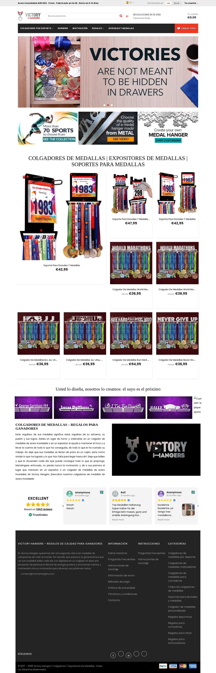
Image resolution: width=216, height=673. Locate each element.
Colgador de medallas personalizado (181, 608)
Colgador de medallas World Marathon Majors (184, 289)
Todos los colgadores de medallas (181, 589)
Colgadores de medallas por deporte (181, 555)
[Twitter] (128, 655)
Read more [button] (118, 519)
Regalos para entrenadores (176, 641)
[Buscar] (121, 16)
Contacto (114, 600)
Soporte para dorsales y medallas (61, 265)
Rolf (123, 492)
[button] (197, 506)
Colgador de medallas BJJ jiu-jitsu (39, 360)
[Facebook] (113, 655)
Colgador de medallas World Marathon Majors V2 (139, 289)
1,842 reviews (44, 509)
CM (168, 3)
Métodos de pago (119, 581)
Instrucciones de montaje (118, 567)
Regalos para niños (180, 633)
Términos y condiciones (122, 594)
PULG (176, 3)
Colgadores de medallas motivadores (182, 565)
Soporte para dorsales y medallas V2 (132, 219)
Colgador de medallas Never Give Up (179, 360)
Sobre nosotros (117, 553)
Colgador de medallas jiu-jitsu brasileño (88, 360)
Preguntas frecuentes (121, 559)
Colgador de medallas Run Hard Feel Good (135, 360)
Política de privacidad (121, 588)
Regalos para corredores (176, 625)
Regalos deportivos (180, 617)
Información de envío (121, 575)
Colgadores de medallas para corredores (177, 577)
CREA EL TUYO (188, 28)
